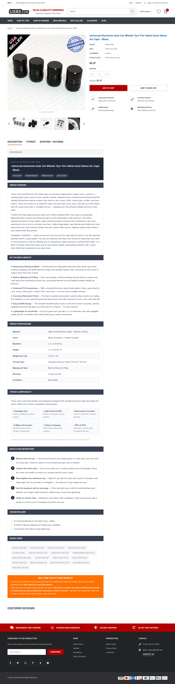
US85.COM (109, 44)
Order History (78, 644)
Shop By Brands (41, 20)
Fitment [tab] (31, 142)
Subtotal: (93, 81)
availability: (94, 53)
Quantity (93, 69)
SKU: (92, 49)
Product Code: (95, 58)
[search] (132, 11)
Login (149, 3)
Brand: (92, 44)
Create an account (160, 3)
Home (10, 28)
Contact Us (110, 652)
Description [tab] (15, 142)
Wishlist (138, 3)
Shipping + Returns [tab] (51, 142)
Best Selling (77, 20)
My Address (77, 652)
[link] (10, 663)
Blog (131, 3)
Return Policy (111, 644)
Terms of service (79, 656)
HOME (10, 20)
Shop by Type (23, 20)
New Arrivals (59, 20)
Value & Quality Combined (48, 10)
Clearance (92, 20)
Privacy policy (111, 648)
